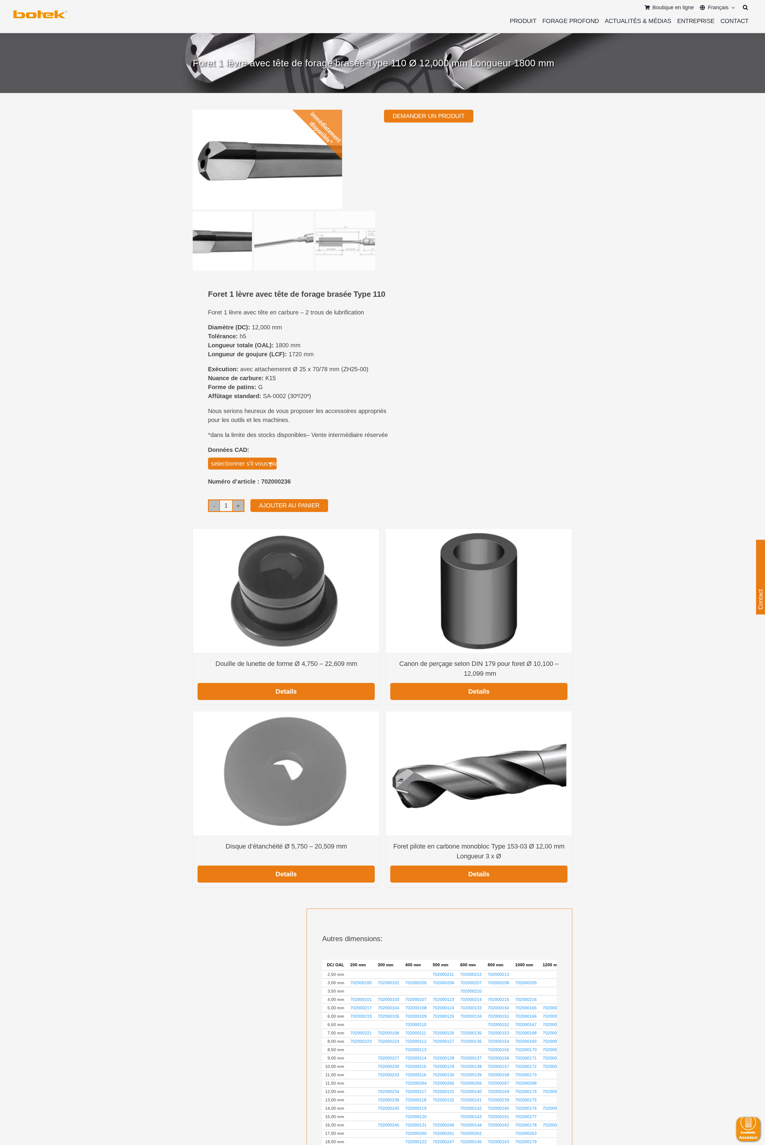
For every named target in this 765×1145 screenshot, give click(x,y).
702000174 (526, 1091)
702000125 (443, 1016)
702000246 (443, 1125)
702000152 (498, 1024)
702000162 (498, 1125)
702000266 (471, 1083)
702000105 (388, 1016)
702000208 (498, 982)
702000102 (388, 982)
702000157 (498, 1066)
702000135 (471, 1033)
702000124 (443, 1007)
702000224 (388, 1041)
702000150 (498, 1007)
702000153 (498, 1033)
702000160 (498, 1108)
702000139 (471, 1074)
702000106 (388, 1033)
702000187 (553, 1066)
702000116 (415, 1074)
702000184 (553, 1024)
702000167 (526, 1024)
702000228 (553, 1058)
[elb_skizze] (40, 12)
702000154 (498, 1041)
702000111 (415, 1033)
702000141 (471, 1099)
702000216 (526, 999)
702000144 (471, 1125)
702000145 (471, 1141)
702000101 (361, 999)
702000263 (526, 1133)
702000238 (388, 1099)
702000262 (471, 1133)
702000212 (471, 974)
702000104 (388, 1007)
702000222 (553, 1033)
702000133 (471, 1007)
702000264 (416, 1083)
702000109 (416, 1016)
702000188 (553, 1125)
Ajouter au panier (289, 505)
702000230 (388, 1066)
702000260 (416, 1133)
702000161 (498, 1116)
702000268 (526, 1083)
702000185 (553, 1041)
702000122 (416, 1141)
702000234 (388, 1091)
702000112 (415, 1041)
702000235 (553, 1091)
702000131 (443, 1091)
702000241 (553, 1108)
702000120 (416, 1116)
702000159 (498, 1091)
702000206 (443, 982)
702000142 (471, 1108)
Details (286, 691)
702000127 (443, 1041)
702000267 (498, 1083)
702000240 (388, 1108)
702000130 (443, 1074)
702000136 (471, 1041)
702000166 (526, 1016)
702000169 (526, 1041)
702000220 (553, 1016)
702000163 (498, 1141)
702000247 (443, 1141)
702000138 (471, 1066)
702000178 (526, 1125)
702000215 (498, 999)
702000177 (526, 1116)
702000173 (526, 1074)
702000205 (416, 982)
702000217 (361, 1007)
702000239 (498, 1099)
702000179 (526, 1141)
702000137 (471, 1058)
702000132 (443, 1099)
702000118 (415, 1099)
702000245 (388, 1125)
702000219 (361, 1016)
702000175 (526, 1099)
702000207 (471, 982)
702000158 (498, 1074)
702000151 (498, 1016)
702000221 (361, 1033)
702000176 (526, 1108)
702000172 (526, 1066)
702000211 (443, 974)
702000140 (471, 1091)
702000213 (498, 974)
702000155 (498, 1049)
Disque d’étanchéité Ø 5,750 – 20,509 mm (286, 846)
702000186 (553, 1049)
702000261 (443, 1133)
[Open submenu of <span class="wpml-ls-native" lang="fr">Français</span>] (732, 7)
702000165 (526, 1007)
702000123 (443, 999)
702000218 (553, 1007)
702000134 (471, 1016)
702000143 (471, 1116)
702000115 (415, 1066)
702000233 (388, 1074)
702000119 (415, 1108)
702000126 (443, 1033)
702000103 (388, 999)
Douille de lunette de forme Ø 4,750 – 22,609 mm (286, 663)
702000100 (361, 982)
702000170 (526, 1049)
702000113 (415, 1049)
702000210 (471, 991)
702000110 (415, 1024)
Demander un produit (429, 116)
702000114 (415, 1058)
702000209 (526, 982)
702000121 (416, 1125)
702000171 (526, 1058)
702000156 (498, 1058)
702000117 (415, 1091)
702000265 (443, 1083)
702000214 (471, 999)
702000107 (416, 999)
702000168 (526, 1033)
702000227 (388, 1058)
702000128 (443, 1058)
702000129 (443, 1066)
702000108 (416, 1007)
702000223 (361, 1041)
